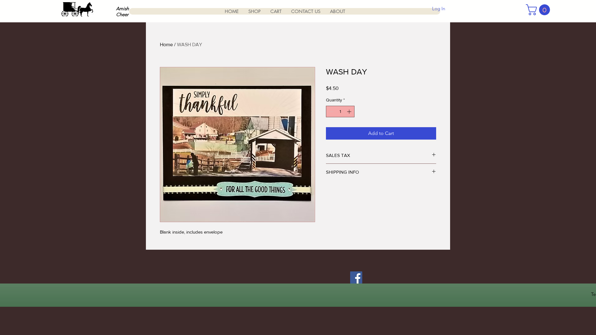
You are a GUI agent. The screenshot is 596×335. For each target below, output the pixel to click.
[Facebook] (356, 277)
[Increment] (350, 111)
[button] (539, 9)
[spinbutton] (340, 111)
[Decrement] (331, 111)
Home (166, 44)
